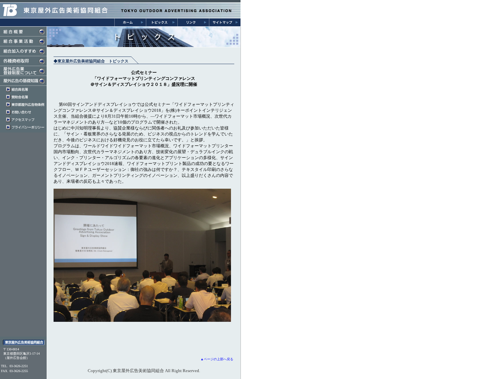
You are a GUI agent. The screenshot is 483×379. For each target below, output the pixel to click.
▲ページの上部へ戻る (216, 359)
